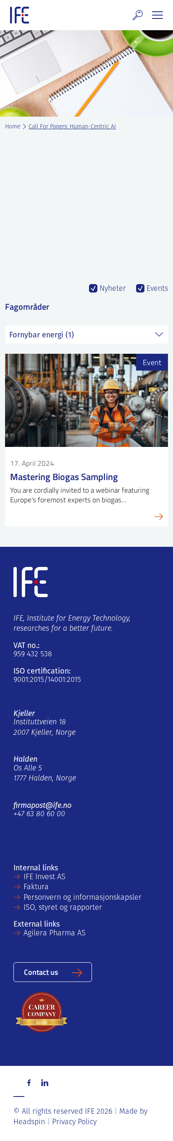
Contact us (41, 971)
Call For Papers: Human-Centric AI (72, 127)
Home (12, 127)
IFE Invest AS (45, 877)
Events (156, 289)
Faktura (36, 887)
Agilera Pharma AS (55, 933)
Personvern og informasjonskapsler (83, 898)
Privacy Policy (74, 1122)
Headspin (29, 1122)
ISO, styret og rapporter (63, 908)
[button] (137, 15)
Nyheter (111, 289)
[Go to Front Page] (19, 15)
